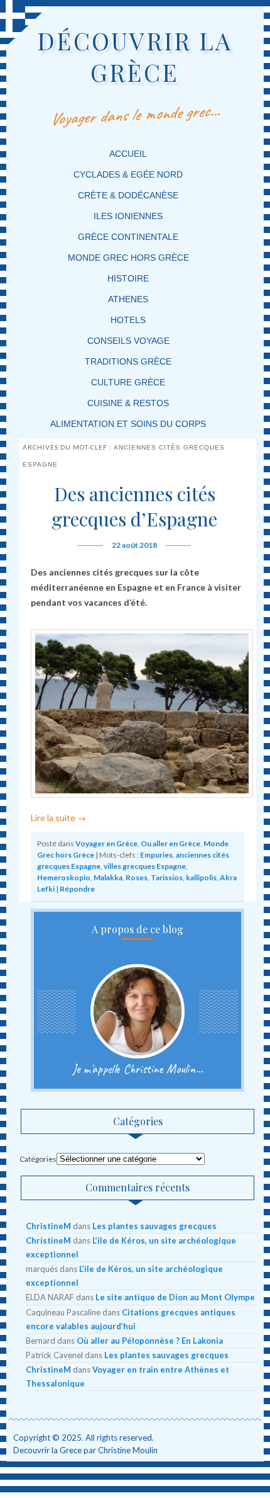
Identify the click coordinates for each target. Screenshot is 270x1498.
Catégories (38, 1159)
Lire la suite (58, 817)
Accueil (128, 154)
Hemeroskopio (63, 877)
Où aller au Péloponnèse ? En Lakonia (150, 1341)
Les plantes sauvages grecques (154, 1226)
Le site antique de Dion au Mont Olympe (175, 1297)
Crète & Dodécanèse (128, 195)
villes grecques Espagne (145, 866)
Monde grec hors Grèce (128, 258)
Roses (137, 877)
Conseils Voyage (128, 341)
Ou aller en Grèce (170, 843)
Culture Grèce (128, 382)
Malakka (108, 877)
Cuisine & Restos (128, 403)
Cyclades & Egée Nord (128, 174)
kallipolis (201, 877)
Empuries (156, 855)
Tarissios (167, 877)
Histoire (128, 278)
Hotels (128, 320)
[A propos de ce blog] (137, 1011)
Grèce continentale (128, 237)
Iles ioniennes (128, 216)
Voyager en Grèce (106, 843)
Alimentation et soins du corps (128, 424)
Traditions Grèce (128, 361)
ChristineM (48, 1226)
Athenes (128, 299)
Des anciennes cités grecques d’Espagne (134, 506)
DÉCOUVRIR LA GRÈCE (134, 56)
